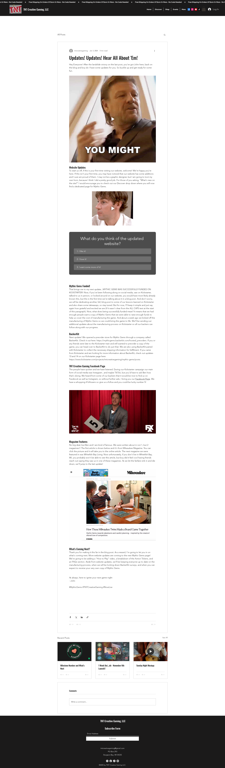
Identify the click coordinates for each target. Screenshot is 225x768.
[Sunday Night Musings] (150, 651)
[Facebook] (189, 9)
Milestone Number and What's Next (72, 667)
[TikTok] (199, 9)
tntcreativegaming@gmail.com (112, 748)
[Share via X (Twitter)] (76, 617)
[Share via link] (87, 617)
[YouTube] (196, 9)
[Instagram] (192, 9)
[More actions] (154, 50)
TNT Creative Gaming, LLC (36, 9)
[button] (158, 9)
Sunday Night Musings (145, 665)
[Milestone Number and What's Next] (74, 651)
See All (165, 638)
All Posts (61, 34)
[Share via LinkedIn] (82, 617)
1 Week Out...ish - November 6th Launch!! (111, 667)
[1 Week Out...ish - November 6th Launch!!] (112, 651)
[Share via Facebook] (70, 617)
